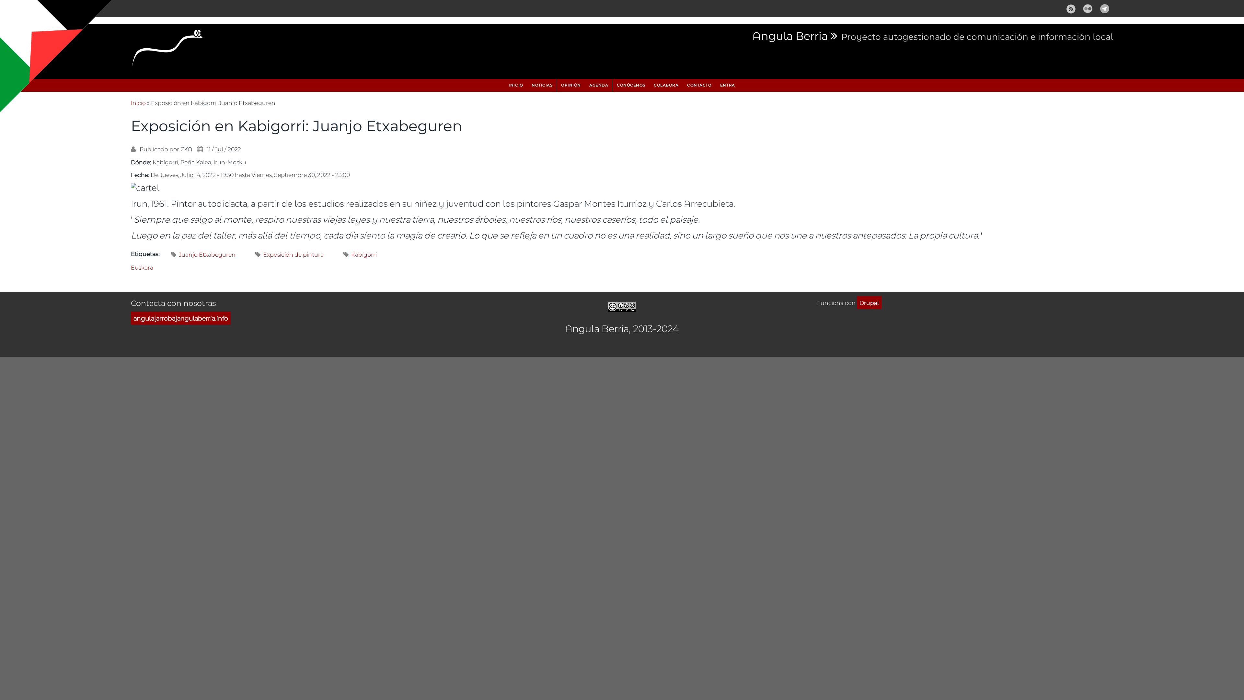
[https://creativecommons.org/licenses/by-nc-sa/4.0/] (622, 305)
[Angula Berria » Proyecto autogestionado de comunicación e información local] (168, 50)
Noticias (542, 85)
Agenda (598, 85)
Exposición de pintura (293, 254)
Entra (727, 85)
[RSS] (1071, 7)
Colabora (666, 85)
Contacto (699, 85)
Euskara (142, 267)
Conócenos (631, 85)
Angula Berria (790, 36)
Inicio (516, 85)
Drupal (869, 303)
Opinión (571, 85)
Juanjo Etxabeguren (207, 254)
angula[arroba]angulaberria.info (180, 318)
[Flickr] (1087, 7)
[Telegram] (1104, 7)
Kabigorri (364, 254)
